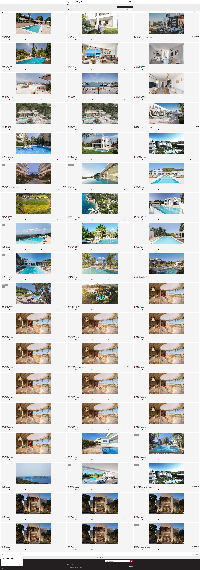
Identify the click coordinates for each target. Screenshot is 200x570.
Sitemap (76, 567)
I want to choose (12, 564)
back (69, 4)
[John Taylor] (75, 2)
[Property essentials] (2, 40)
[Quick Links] (102, 557)
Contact (80, 567)
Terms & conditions (70, 567)
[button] (2, 568)
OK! (19, 564)
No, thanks (4, 564)
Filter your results (125, 7)
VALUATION (93, 1)
